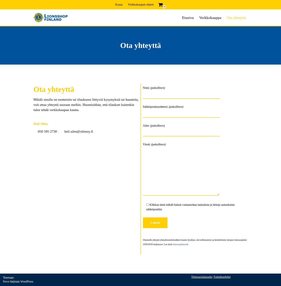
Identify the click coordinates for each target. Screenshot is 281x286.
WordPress (26, 281)
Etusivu (188, 17)
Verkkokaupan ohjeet (140, 4)
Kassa (119, 4)
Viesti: (154, 144)
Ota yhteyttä (236, 17)
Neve (6, 281)
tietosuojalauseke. (181, 244)
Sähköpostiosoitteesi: (163, 106)
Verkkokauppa (210, 17)
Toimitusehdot (222, 277)
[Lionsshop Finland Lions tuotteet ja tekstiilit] (51, 17)
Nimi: (154, 87)
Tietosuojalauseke (202, 277)
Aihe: (154, 125)
